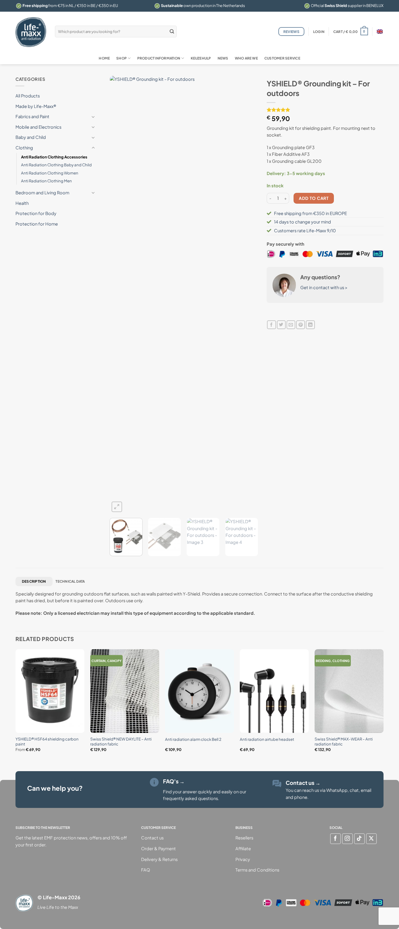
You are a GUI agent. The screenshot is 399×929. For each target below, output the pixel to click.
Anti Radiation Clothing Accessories (54, 156)
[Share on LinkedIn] (310, 324)
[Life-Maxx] (30, 32)
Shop (121, 58)
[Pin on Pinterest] (300, 324)
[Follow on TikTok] (359, 838)
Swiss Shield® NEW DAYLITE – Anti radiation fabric (121, 741)
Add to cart (314, 198)
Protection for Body (35, 213)
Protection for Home (36, 223)
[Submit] (172, 31)
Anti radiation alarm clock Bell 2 (193, 739)
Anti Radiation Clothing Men (46, 180)
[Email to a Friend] (291, 324)
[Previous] (120, 294)
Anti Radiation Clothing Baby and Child (56, 164)
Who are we (246, 58)
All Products (27, 95)
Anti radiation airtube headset (267, 739)
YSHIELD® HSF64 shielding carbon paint (47, 741)
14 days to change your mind (302, 221)
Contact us (303, 782)
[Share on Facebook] (271, 324)
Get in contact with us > (324, 287)
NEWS (223, 58)
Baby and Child (30, 137)
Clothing (24, 147)
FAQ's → (174, 781)
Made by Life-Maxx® (35, 106)
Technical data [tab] (70, 581)
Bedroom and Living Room (42, 192)
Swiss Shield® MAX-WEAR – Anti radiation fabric (344, 741)
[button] (319, 32)
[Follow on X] (371, 838)
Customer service (282, 58)
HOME (104, 58)
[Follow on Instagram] (347, 838)
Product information (158, 58)
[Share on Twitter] (281, 324)
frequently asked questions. (191, 798)
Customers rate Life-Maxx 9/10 (305, 230)
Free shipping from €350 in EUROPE (310, 213)
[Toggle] (93, 116)
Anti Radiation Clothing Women (49, 172)
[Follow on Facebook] (335, 838)
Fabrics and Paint (32, 116)
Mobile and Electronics (38, 127)
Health (22, 203)
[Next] (247, 294)
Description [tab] (34, 581)
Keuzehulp (201, 58)
